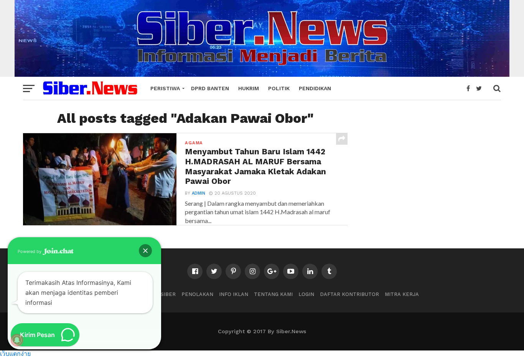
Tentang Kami (273, 294)
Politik (279, 88)
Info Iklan (233, 294)
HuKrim (248, 88)
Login (306, 294)
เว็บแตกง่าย (15, 353)
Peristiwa (165, 88)
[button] (145, 250)
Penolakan (197, 294)
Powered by (30, 251)
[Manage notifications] (17, 340)
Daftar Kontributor (349, 294)
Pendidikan (315, 88)
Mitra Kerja (402, 294)
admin (198, 193)
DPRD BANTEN (210, 88)
